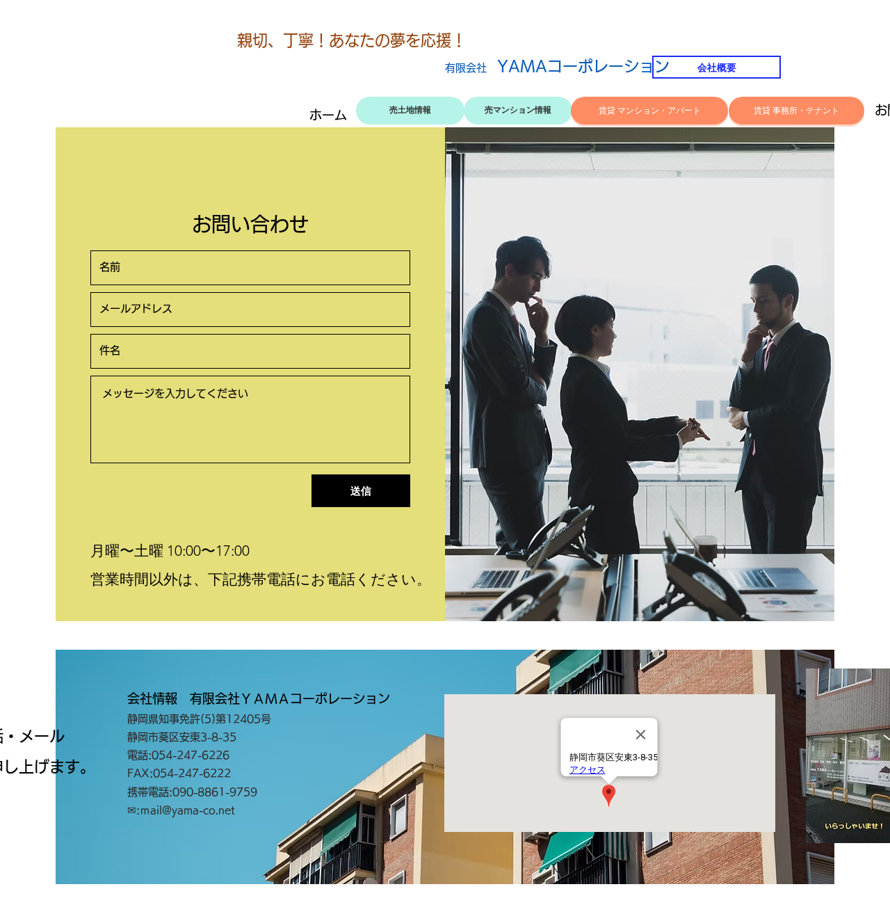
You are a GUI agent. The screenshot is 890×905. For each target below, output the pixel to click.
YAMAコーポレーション (557, 66)
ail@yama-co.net (192, 810)
